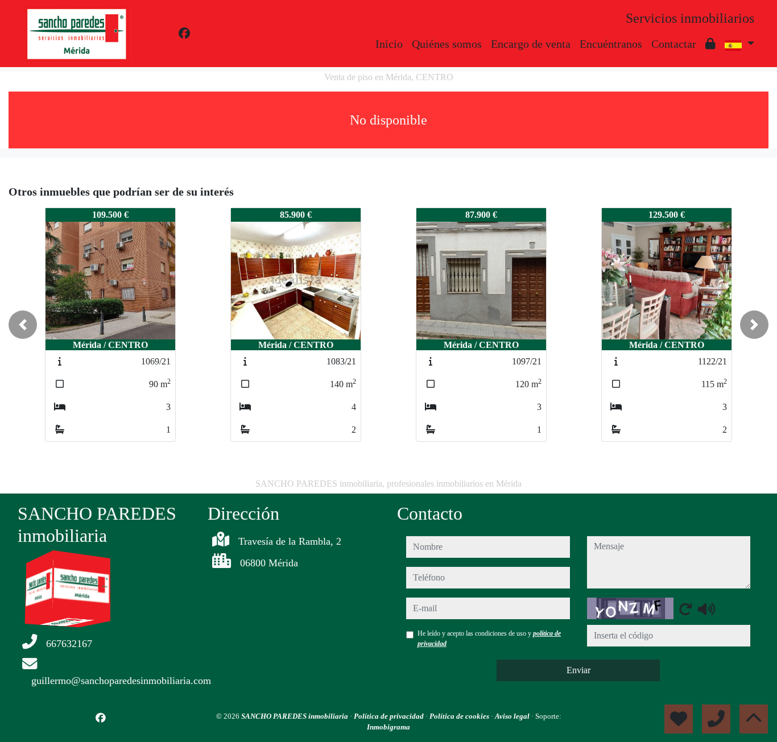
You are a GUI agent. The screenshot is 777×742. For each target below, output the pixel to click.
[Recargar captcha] (685, 609)
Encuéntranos (611, 44)
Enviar (578, 670)
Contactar (673, 44)
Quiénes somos (447, 44)
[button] (23, 324)
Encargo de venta (531, 44)
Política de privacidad (389, 716)
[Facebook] (184, 33)
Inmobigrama (388, 727)
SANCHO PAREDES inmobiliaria (295, 716)
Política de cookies (460, 716)
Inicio (389, 44)
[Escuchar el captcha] (706, 609)
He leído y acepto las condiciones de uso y (489, 638)
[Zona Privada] (710, 44)
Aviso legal (513, 716)
